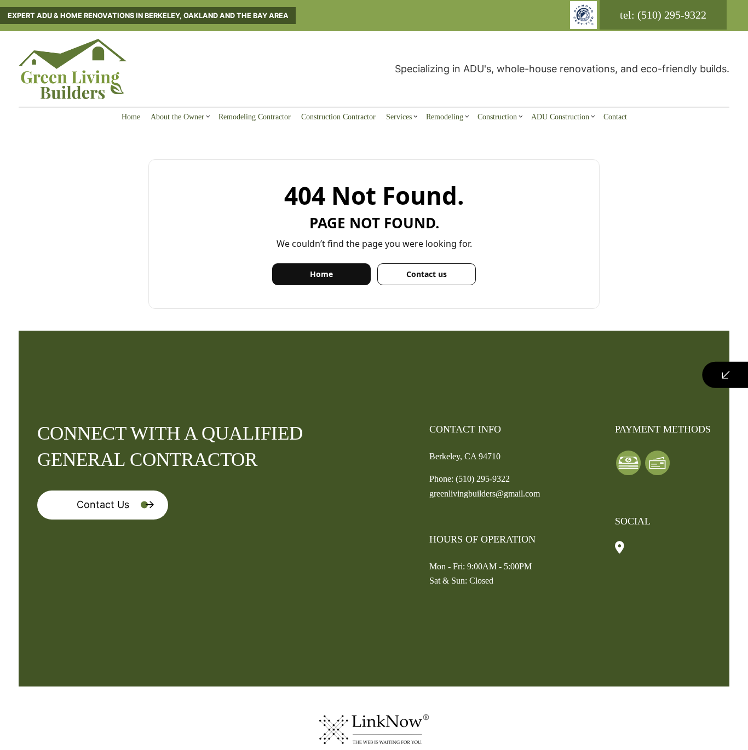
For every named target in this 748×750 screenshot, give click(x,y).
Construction (497, 116)
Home (131, 116)
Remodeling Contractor (254, 116)
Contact (615, 116)
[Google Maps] (619, 548)
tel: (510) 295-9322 (663, 15)
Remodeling (444, 116)
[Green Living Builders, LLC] (72, 67)
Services (399, 116)
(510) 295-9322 (483, 478)
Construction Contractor (338, 116)
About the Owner (177, 116)
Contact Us (103, 504)
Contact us (426, 274)
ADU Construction (560, 116)
